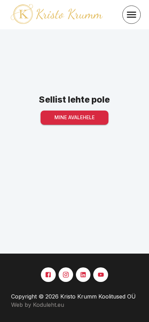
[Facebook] (48, 274)
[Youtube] (100, 274)
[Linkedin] (83, 274)
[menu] (131, 15)
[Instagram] (66, 274)
